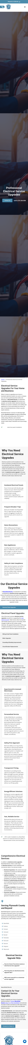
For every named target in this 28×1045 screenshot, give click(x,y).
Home (2, 379)
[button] (25, 7)
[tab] (14, 607)
